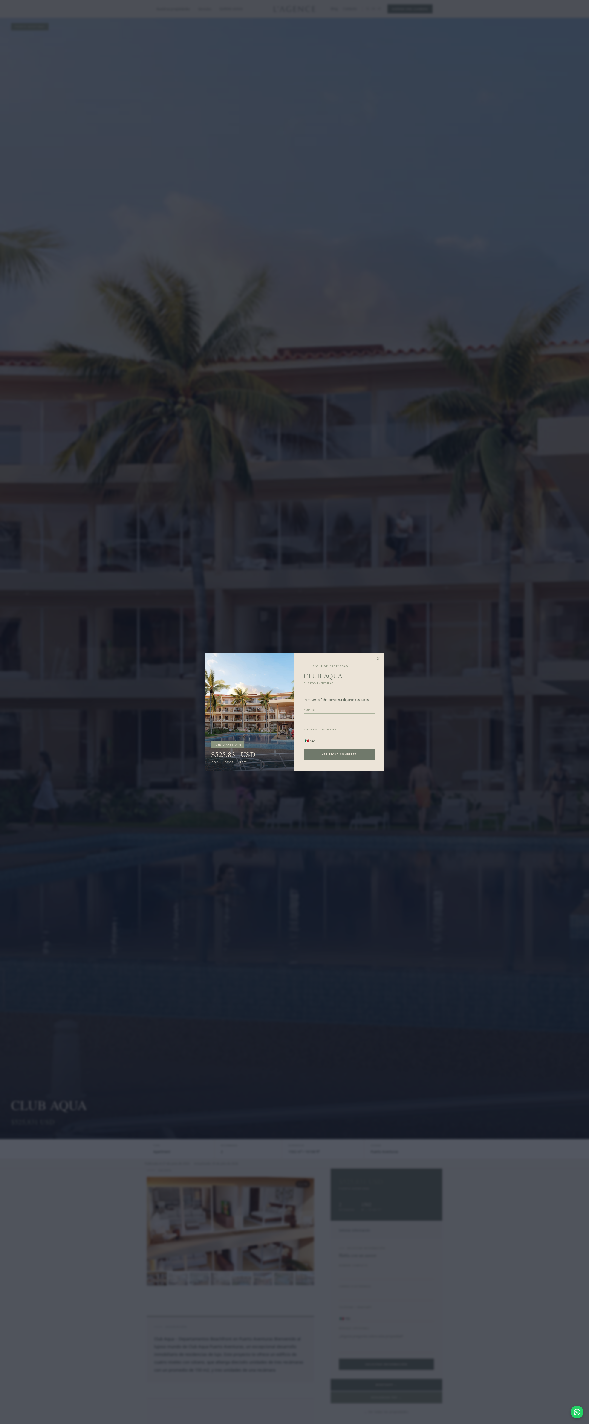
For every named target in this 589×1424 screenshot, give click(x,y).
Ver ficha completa (339, 754)
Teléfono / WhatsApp (320, 729)
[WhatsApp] (577, 1412)
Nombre (310, 710)
